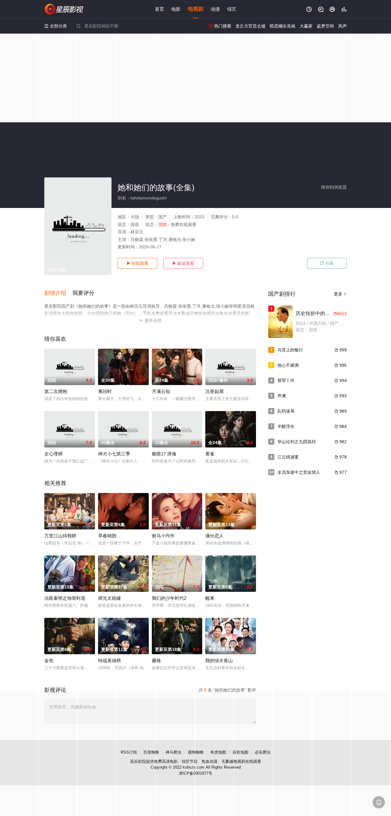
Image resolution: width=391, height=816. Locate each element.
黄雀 (209, 453)
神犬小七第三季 (114, 453)
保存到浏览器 (334, 187)
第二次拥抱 (55, 391)
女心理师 (53, 453)
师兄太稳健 (109, 598)
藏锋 (156, 660)
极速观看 (183, 263)
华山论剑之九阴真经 (296, 441)
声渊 (281, 395)
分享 (327, 263)
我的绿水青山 (219, 660)
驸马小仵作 (163, 535)
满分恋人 (214, 535)
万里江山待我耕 (60, 535)
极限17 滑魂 (164, 453)
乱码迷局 (285, 411)
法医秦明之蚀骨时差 (65, 598)
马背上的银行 (290, 349)
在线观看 (137, 263)
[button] (58, 293)
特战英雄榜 (109, 660)
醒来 (209, 598)
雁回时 (105, 391)
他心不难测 (288, 365)
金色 (48, 660)
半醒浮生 (285, 426)
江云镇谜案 (288, 456)
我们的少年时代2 (169, 598)
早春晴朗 (107, 535)
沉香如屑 (214, 391)
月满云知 (161, 391)
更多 (340, 293)
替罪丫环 (285, 380)
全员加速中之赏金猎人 (298, 472)
